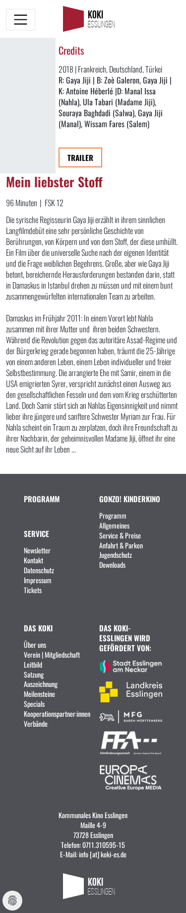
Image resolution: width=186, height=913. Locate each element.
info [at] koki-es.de (102, 853)
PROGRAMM (42, 498)
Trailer (80, 157)
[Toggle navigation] (20, 19)
